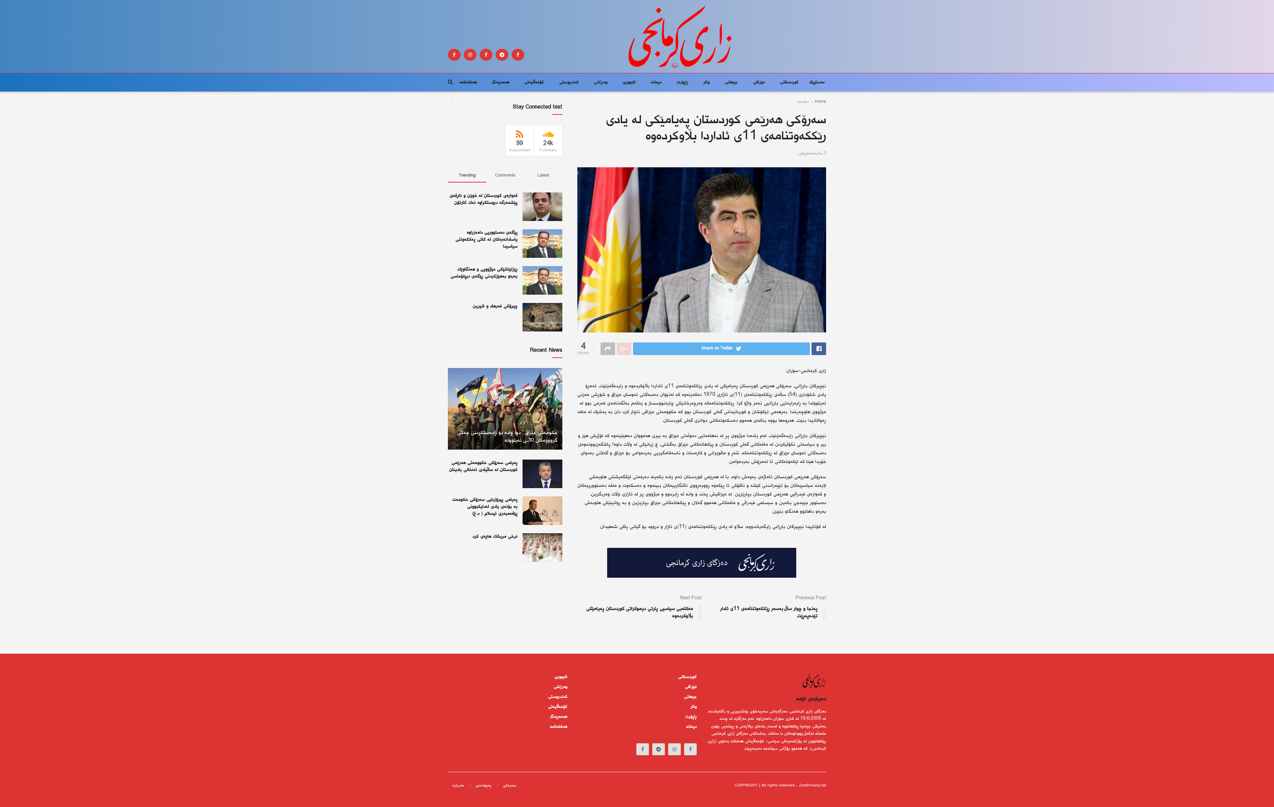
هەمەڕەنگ (500, 82)
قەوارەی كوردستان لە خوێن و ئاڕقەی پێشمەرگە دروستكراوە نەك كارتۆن (484, 199)
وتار (706, 82)
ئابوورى (629, 82)
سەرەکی (509, 785)
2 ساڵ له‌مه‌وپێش (812, 153)
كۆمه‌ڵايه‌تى (534, 82)
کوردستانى (789, 82)
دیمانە (656, 82)
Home (820, 102)
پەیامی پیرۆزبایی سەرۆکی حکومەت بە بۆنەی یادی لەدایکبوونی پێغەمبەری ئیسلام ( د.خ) (485, 506)
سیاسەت (803, 102)
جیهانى (731, 82)
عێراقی (759, 82)
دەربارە (458, 785)
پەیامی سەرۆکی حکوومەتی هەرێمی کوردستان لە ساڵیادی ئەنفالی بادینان (483, 466)
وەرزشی (600, 82)
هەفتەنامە (468, 82)
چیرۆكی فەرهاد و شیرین (495, 306)
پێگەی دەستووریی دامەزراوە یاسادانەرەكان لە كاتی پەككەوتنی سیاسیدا (487, 239)
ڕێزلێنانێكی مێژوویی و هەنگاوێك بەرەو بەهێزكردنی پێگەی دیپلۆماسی (484, 273)
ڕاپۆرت (682, 82)
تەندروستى (569, 82)
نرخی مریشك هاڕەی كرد (495, 536)
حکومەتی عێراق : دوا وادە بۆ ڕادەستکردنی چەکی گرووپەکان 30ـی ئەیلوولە (507, 437)
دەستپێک (816, 82)
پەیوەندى (483, 785)
